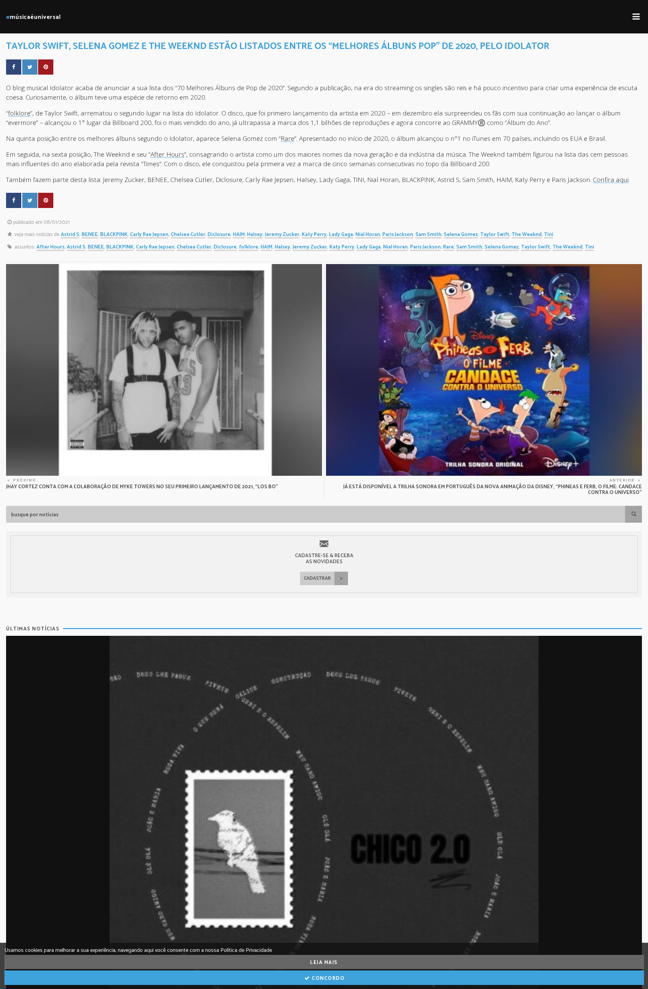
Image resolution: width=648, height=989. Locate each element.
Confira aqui (610, 179)
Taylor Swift (494, 234)
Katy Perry (314, 234)
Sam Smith (428, 234)
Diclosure (219, 234)
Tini (548, 234)
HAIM (239, 234)
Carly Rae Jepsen (149, 234)
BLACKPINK (114, 234)
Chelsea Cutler (188, 234)
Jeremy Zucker (282, 234)
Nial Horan (367, 234)
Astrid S (70, 234)
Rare (287, 138)
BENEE (90, 234)
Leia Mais (324, 962)
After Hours (167, 154)
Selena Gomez (461, 234)
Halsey (255, 234)
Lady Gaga (341, 234)
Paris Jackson (397, 234)
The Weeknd (527, 234)
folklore (19, 113)
